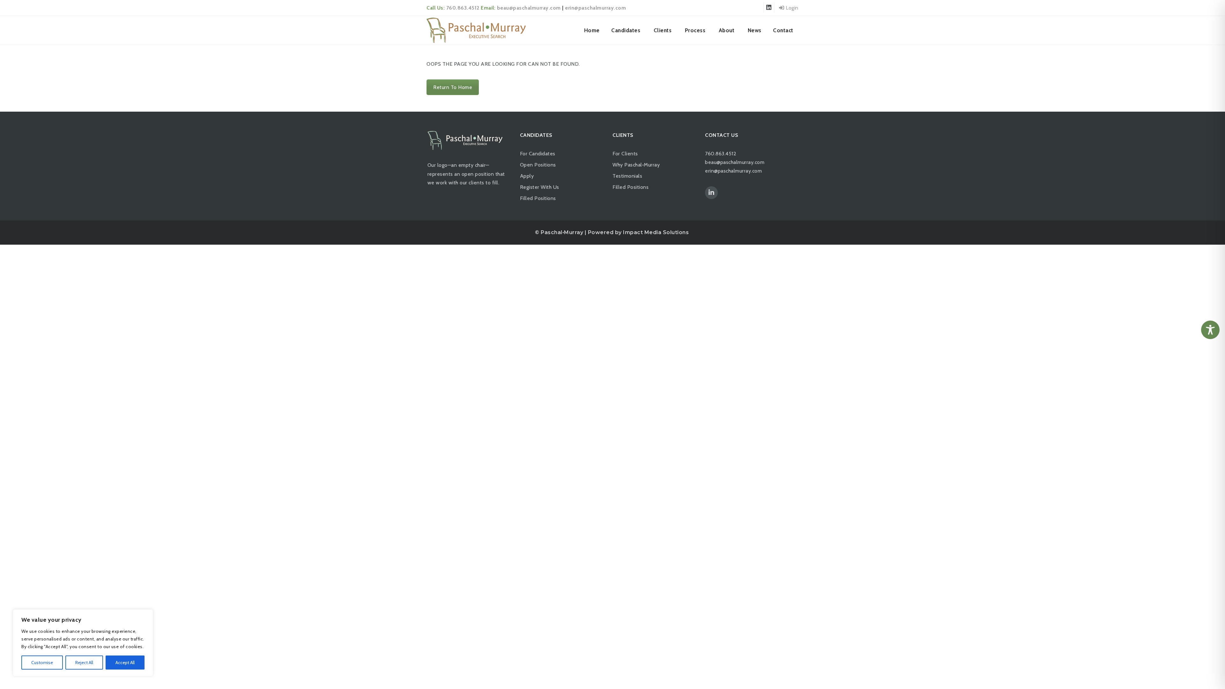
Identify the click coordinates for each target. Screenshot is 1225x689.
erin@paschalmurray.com (595, 8)
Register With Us (539, 187)
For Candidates (537, 154)
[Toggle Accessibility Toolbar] (1210, 330)
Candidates (625, 30)
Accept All (125, 662)
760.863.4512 (462, 8)
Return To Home (452, 87)
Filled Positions (538, 198)
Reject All (84, 662)
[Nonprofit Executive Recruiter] (476, 30)
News (754, 30)
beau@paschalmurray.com (529, 8)
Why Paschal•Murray (636, 165)
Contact (783, 30)
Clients (663, 30)
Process (695, 30)
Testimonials (627, 176)
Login (791, 8)
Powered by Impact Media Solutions (638, 232)
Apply (527, 176)
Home (592, 30)
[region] (83, 642)
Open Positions (538, 165)
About (727, 30)
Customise (42, 662)
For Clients (625, 154)
